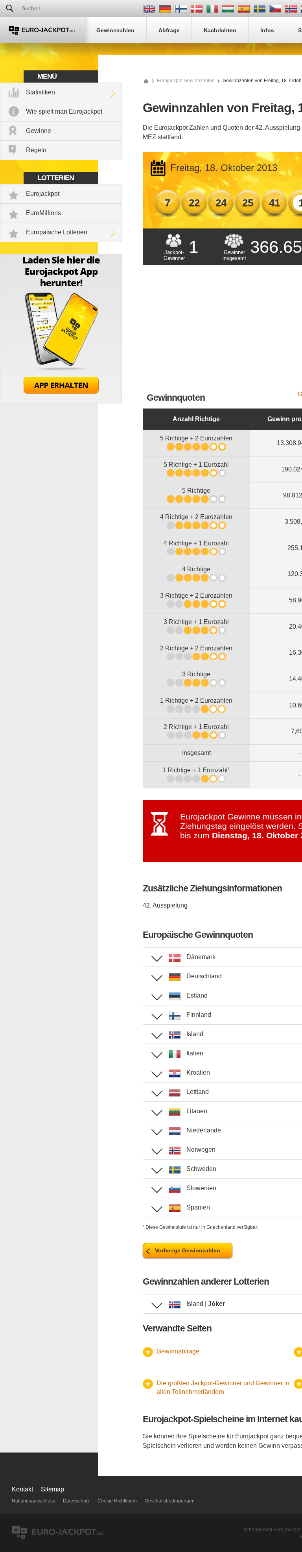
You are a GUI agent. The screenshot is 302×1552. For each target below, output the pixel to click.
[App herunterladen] (61, 401)
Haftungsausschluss (33, 1501)
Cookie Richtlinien (117, 1501)
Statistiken (40, 92)
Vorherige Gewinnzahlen (187, 1250)
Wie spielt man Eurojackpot (64, 111)
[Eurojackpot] (42, 30)
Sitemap (52, 1489)
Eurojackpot (42, 193)
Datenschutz (76, 1501)
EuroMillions (43, 213)
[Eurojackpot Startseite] (146, 81)
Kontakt (22, 1489)
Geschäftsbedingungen (170, 1501)
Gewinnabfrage (178, 1351)
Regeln (36, 150)
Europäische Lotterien (56, 232)
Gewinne (38, 130)
